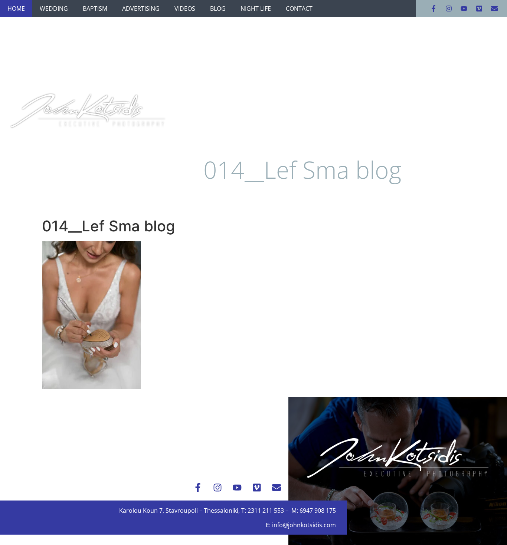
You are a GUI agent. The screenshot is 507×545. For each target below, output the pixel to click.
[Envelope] (494, 8)
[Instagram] (448, 8)
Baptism (95, 8)
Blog (218, 8)
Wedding (54, 8)
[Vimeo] (479, 8)
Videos (184, 8)
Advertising (141, 8)
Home (16, 8)
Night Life (256, 8)
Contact (299, 8)
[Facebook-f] (433, 8)
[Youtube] (464, 8)
